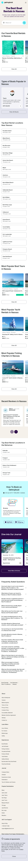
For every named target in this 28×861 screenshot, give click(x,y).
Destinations (4, 779)
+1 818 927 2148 (5, 826)
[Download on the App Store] (8, 522)
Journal (4, 768)
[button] (13, 48)
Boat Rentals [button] (5, 743)
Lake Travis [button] (4, 800)
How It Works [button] (5, 728)
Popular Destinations (8, 786)
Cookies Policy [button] (5, 710)
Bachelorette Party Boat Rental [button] (9, 761)
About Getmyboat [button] (6, 697)
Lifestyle (4, 774)
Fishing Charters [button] (5, 749)
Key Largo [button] (4, 810)
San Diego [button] (4, 797)
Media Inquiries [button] (5, 702)
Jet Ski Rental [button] (5, 746)
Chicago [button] (4, 805)
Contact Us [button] (4, 720)
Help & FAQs (5, 823)
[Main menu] (26, 2)
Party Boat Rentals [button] (6, 764)
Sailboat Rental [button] (5, 759)
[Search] (24, 22)
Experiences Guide (6, 777)
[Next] (16, 431)
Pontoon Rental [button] (5, 754)
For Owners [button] (4, 730)
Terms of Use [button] (17, 844)
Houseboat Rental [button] (6, 751)
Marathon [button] (4, 815)
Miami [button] (3, 790)
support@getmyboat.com (8, 828)
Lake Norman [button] (5, 807)
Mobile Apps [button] (5, 733)
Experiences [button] (5, 740)
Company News (5, 772)
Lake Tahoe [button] (4, 795)
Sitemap (4, 717)
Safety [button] (3, 735)
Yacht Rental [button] (5, 756)
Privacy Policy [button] (5, 707)
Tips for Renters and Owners (8, 782)
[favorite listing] (23, 56)
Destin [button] (3, 812)
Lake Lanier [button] (4, 792)
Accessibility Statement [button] (7, 712)
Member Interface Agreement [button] (9, 715)
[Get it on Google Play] (19, 522)
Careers (4, 700)
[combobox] (11, 23)
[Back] (12, 431)
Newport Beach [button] (5, 802)
